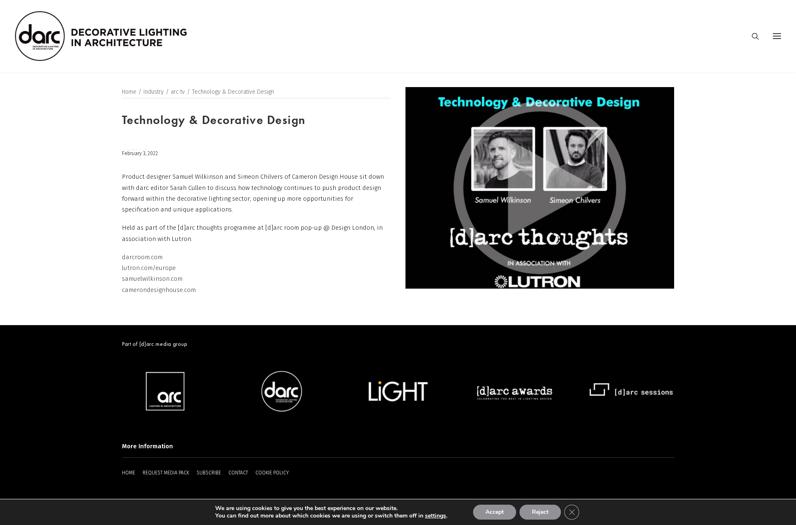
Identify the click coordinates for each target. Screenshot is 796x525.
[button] (777, 36)
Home (129, 91)
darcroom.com (142, 257)
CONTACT (238, 473)
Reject (540, 512)
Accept (494, 512)
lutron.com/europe (149, 268)
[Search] (751, 36)
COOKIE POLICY (272, 473)
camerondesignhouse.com (159, 290)
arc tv (178, 91)
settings (435, 516)
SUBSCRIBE (209, 473)
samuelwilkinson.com (152, 278)
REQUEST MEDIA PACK (166, 473)
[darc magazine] (101, 36)
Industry (153, 91)
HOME (128, 473)
